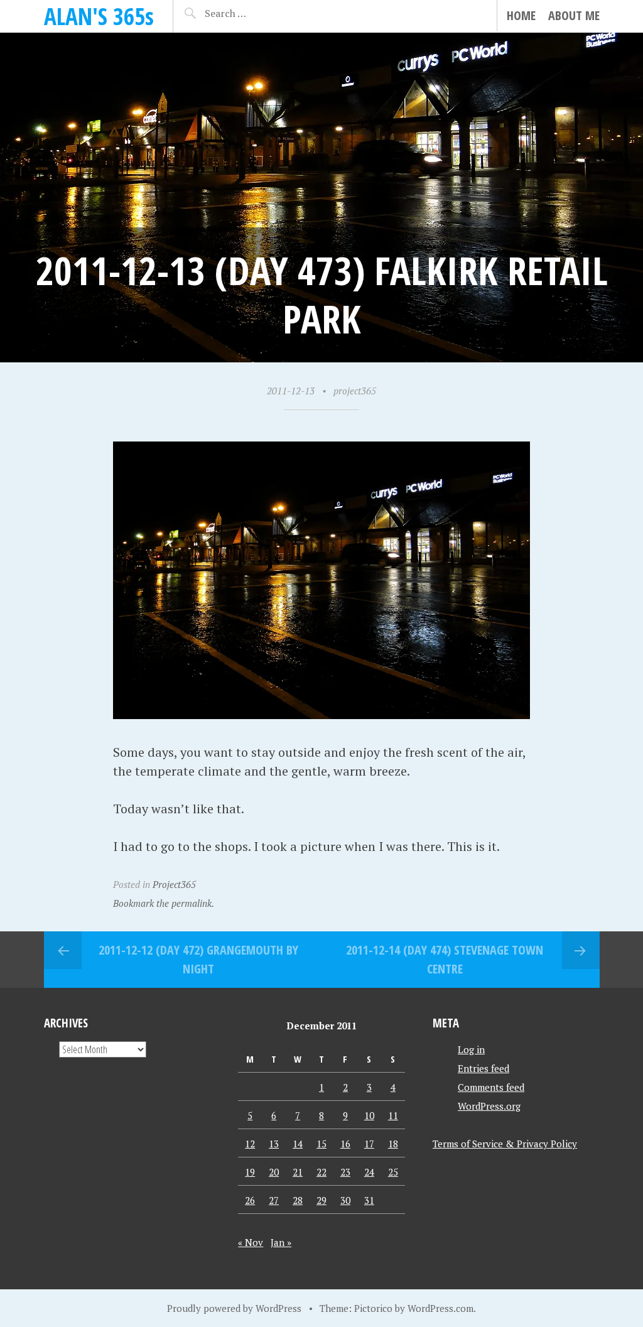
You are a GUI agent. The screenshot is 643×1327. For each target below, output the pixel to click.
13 (274, 1143)
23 (345, 1172)
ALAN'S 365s (99, 16)
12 (250, 1143)
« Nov (250, 1242)
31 (369, 1200)
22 (321, 1172)
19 (250, 1172)
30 (345, 1200)
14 (298, 1143)
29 (321, 1200)
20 (274, 1172)
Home (521, 15)
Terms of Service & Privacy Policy (505, 1143)
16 (345, 1143)
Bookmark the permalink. (163, 903)
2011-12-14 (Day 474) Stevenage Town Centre (444, 959)
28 (298, 1200)
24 (369, 1172)
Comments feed (491, 1087)
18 (393, 1143)
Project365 (174, 884)
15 (321, 1143)
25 (393, 1172)
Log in (471, 1049)
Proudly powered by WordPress (234, 1308)
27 (274, 1200)
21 (298, 1172)
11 (393, 1115)
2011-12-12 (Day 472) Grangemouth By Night (198, 959)
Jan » (281, 1242)
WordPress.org (489, 1106)
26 (250, 1200)
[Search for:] (247, 13)
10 (369, 1115)
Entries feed (483, 1068)
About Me (574, 15)
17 (369, 1143)
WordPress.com (440, 1308)
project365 (354, 390)
